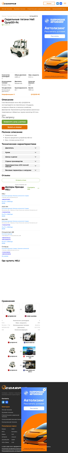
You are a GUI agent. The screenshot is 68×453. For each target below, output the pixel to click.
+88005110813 (6, 199)
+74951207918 (6, 212)
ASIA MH (5, 206)
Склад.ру (5, 246)
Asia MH (5, 219)
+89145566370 (6, 239)
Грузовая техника (19, 9)
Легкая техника (7, 9)
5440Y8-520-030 (30, 357)
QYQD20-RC (35, 94)
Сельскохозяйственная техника (12, 419)
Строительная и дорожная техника (38, 9)
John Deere (5, 442)
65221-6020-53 (30, 342)
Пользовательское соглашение (12, 451)
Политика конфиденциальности (12, 449)
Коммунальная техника (9, 422)
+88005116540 (6, 238)
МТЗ (3, 431)
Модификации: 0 (8, 94)
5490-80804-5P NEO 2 (30, 371)
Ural (13, 442)
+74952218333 (6, 252)
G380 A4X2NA (31, 316)
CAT (13, 434)
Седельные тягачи (23, 16)
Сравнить (7, 25)
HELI (3, 194)
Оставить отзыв (21, 180)
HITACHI (4, 437)
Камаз (4, 429)
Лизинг (49, 3)
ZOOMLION (5, 439)
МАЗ (13, 429)
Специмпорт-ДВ (8, 232)
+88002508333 (6, 254)
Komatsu (14, 431)
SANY (13, 439)
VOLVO (14, 437)
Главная (4, 16)
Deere (3, 434)
